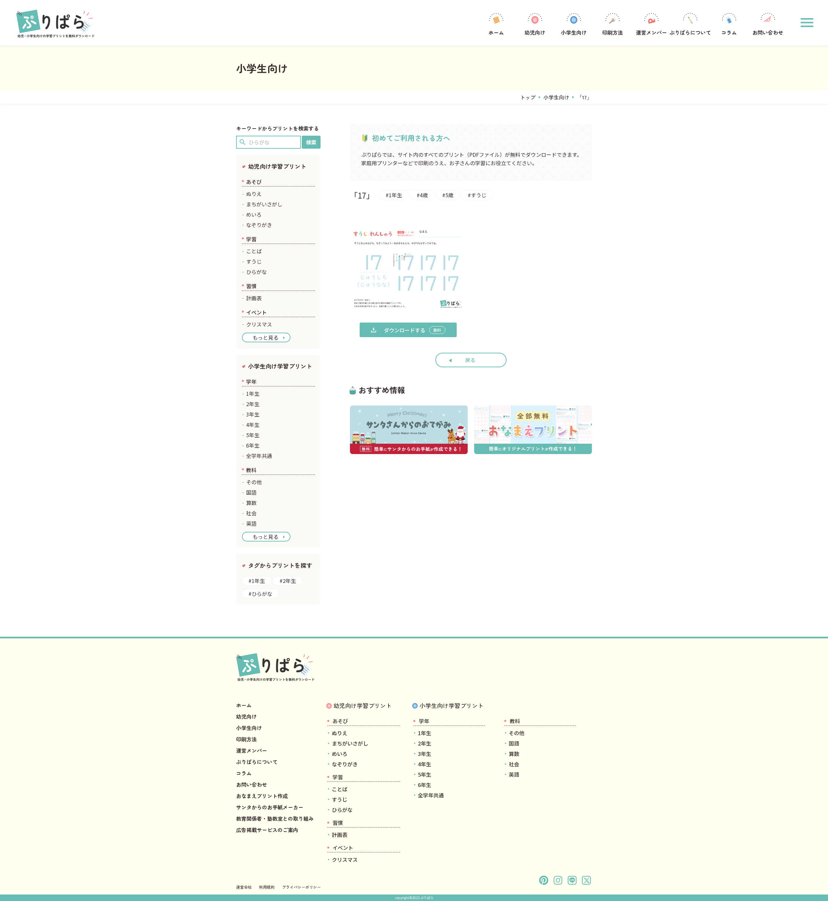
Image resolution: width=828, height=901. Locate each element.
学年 (251, 381)
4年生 (252, 424)
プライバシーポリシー (301, 887)
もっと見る (265, 337)
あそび (254, 182)
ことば (254, 251)
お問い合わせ (767, 32)
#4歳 (422, 195)
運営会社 (244, 887)
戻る (470, 360)
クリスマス (259, 324)
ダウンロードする (412, 330)
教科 (251, 470)
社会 (251, 513)
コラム (729, 32)
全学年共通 (259, 456)
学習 (251, 239)
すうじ (254, 261)
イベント (256, 312)
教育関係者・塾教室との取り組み (275, 818)
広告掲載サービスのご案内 (267, 830)
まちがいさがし (264, 204)
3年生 (252, 414)
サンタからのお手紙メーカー (269, 807)
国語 (251, 492)
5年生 (252, 435)
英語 (251, 523)
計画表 (254, 298)
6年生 (252, 445)
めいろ (254, 214)
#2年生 (287, 581)
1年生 (252, 393)
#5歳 (447, 195)
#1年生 (394, 195)
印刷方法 (612, 32)
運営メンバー (651, 32)
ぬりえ (254, 194)
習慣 (251, 286)
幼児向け (535, 32)
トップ (528, 97)
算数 (251, 503)
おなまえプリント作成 (262, 796)
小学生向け (574, 32)
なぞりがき (259, 225)
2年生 (252, 404)
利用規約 (267, 887)
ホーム (496, 32)
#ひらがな (260, 594)
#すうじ (477, 195)
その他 (254, 482)
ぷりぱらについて (690, 32)
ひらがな (256, 272)
